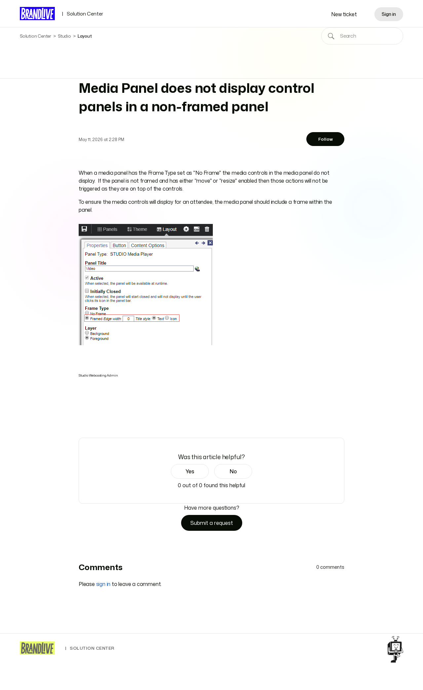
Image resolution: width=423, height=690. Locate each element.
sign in (103, 584)
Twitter (92, 419)
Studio (64, 36)
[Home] (37, 648)
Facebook (82, 418)
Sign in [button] (389, 14)
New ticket (344, 14)
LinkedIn (100, 419)
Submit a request (211, 523)
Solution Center (82, 13)
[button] (190, 471)
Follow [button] (325, 139)
